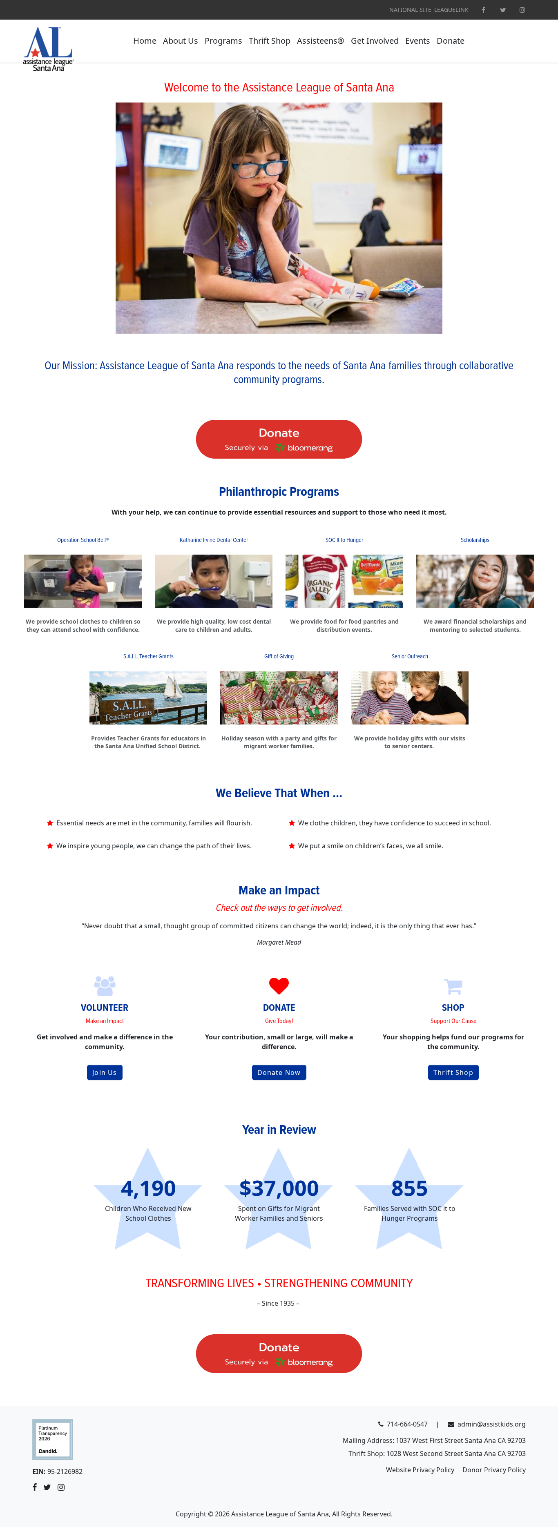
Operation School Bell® (83, 540)
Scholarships (475, 540)
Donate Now (279, 1072)
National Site (410, 10)
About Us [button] (180, 40)
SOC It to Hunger (344, 540)
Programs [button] (223, 40)
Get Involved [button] (375, 40)
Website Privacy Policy (420, 1469)
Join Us (104, 1072)
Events (417, 40)
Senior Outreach (410, 657)
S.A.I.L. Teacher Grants (148, 657)
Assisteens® (320, 40)
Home (144, 40)
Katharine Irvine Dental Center (214, 540)
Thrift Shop (269, 40)
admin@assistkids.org (492, 1424)
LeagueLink (451, 10)
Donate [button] (450, 40)
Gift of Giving (279, 657)
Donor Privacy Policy (494, 1469)
